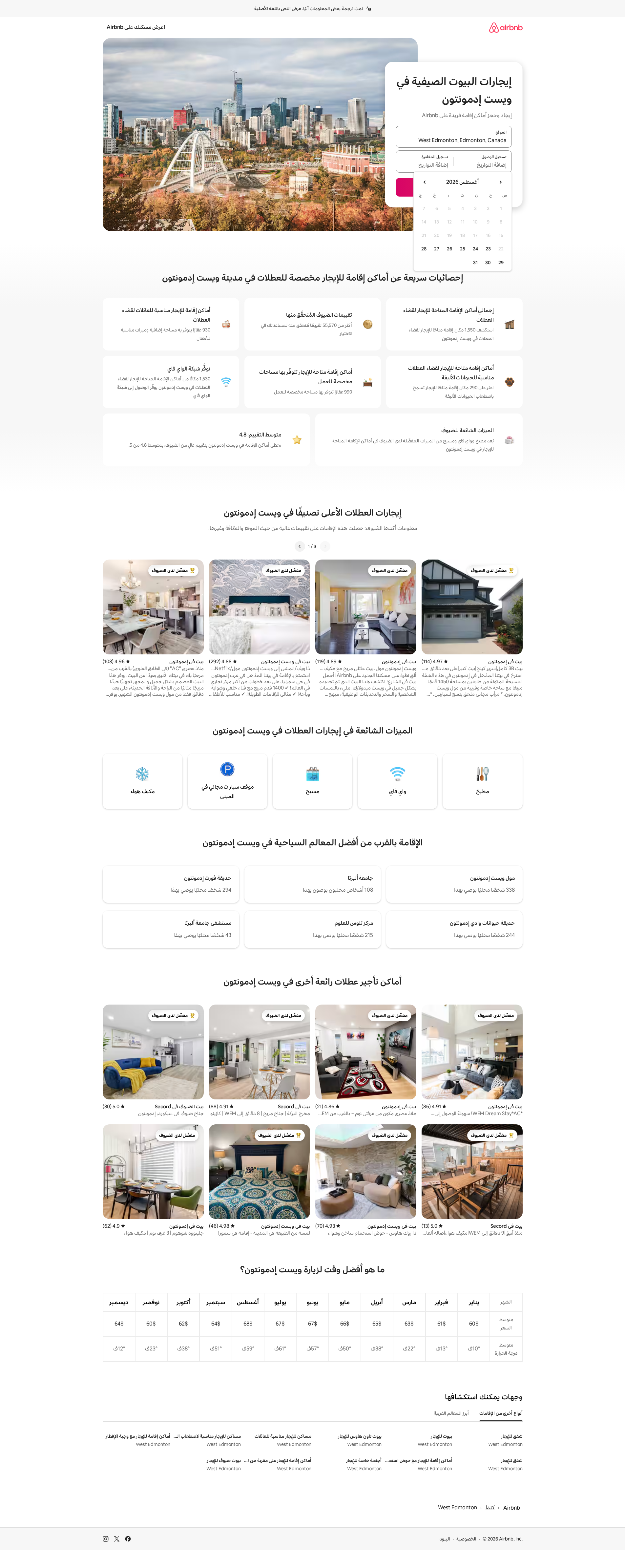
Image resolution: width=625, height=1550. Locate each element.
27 (436, 249)
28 (424, 249)
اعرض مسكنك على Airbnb (136, 27)
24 (475, 249)
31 (475, 262)
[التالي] (300, 546)
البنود (445, 1539)
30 (488, 262)
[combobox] (454, 140)
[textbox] (483, 165)
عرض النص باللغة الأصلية (277, 8)
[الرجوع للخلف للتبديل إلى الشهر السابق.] (500, 182)
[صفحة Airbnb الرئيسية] (506, 27)
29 (501, 262)
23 (488, 249)
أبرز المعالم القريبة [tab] (451, 1413)
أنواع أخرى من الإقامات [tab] (501, 1413)
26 (449, 249)
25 (462, 249)
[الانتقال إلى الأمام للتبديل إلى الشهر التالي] (425, 182)
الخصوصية (466, 1539)
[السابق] (325, 546)
